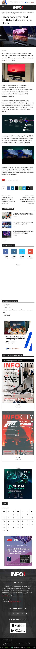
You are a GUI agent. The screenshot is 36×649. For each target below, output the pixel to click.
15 (13, 521)
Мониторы (16, 12)
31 (22, 527)
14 (8, 521)
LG (14, 180)
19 (32, 521)
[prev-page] (3, 240)
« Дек (3, 530)
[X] (16, 188)
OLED (17, 180)
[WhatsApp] (20, 188)
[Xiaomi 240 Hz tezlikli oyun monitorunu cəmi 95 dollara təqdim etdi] (6, 225)
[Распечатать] (31, 188)
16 (18, 521)
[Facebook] (8, 188)
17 (22, 521)
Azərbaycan (9, 180)
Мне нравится (6, 249)
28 (8, 527)
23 (18, 524)
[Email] (28, 188)
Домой (3, 12)
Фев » (7, 530)
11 (27, 518)
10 (22, 518)
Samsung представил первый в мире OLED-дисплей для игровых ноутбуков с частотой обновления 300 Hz (23, 214)
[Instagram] (13, 613)
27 (4, 527)
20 (4, 524)
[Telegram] (24, 188)
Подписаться (30, 249)
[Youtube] (26, 613)
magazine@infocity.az (15, 601)
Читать (14, 249)
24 (22, 524)
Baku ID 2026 (6, 305)
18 (27, 521)
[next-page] (5, 240)
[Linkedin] (12, 188)
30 (18, 527)
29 (13, 527)
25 (27, 524)
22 (13, 524)
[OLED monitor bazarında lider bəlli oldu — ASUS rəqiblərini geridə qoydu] (6, 234)
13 (4, 521)
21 (8, 524)
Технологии (9, 12)
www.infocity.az (6, 596)
